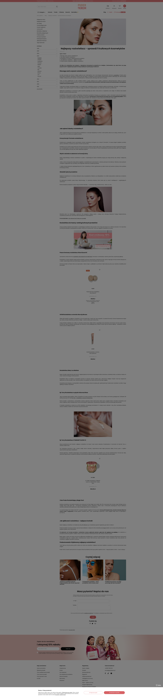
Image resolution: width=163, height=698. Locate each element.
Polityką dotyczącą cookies (67, 692)
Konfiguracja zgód (93, 692)
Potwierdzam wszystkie (114, 692)
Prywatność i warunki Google (60, 694)
